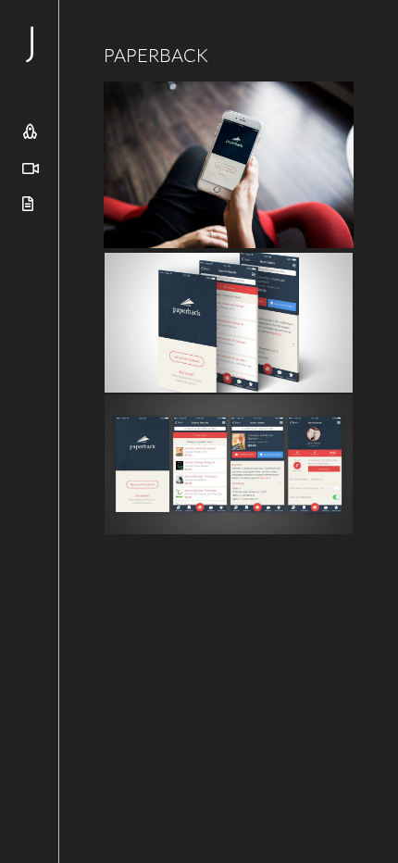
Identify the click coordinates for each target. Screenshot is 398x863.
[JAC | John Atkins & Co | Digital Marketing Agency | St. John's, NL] (100, 44)
